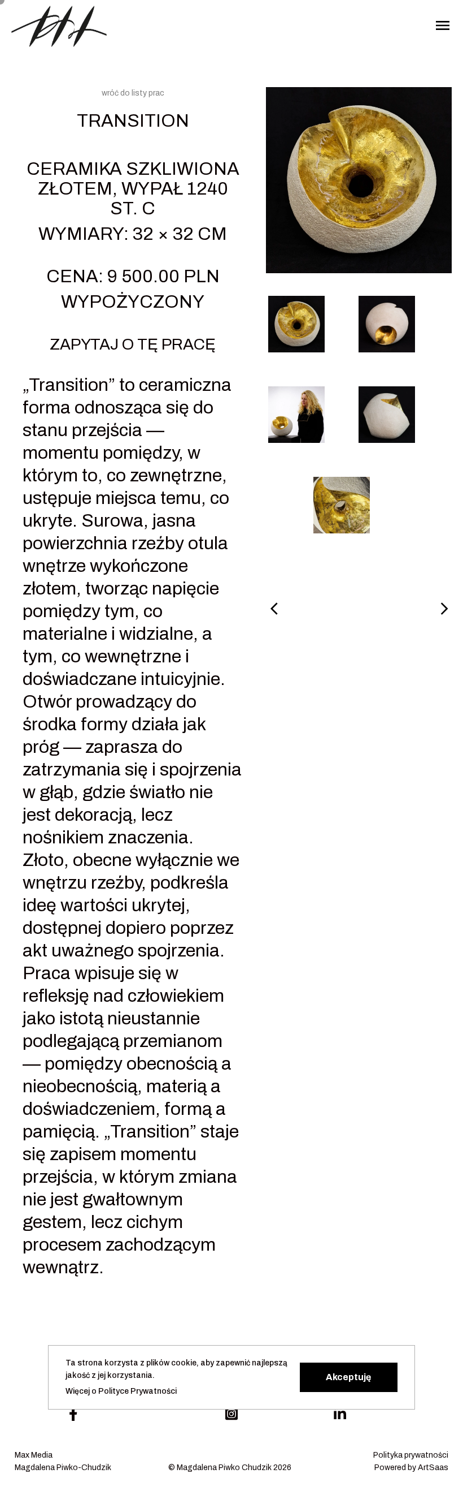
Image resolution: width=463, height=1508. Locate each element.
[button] (349, 1377)
